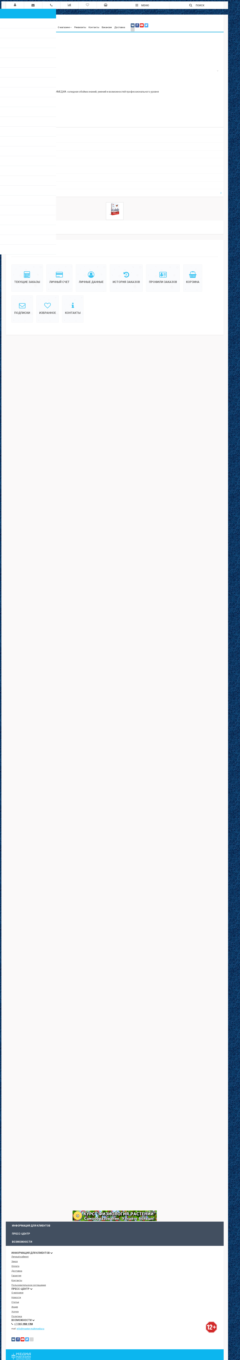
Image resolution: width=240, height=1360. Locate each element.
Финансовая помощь (22, 154)
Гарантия (16, 1275)
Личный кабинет (20, 1256)
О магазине (64, 27)
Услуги (15, 185)
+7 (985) (23, 1324)
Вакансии (107, 27)
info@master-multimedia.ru (30, 1328)
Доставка (119, 27)
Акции (14, 177)
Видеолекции (18, 146)
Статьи (15, 169)
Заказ (14, 1261)
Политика (16, 1316)
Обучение (16, 139)
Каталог (15, 131)
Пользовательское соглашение (28, 1285)
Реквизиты (80, 27)
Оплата (15, 1266)
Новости (16, 162)
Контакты (94, 27)
